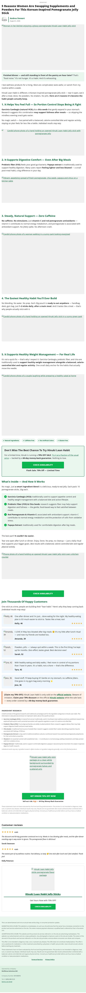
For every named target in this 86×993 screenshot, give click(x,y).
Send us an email (7, 982)
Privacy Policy (50, 959)
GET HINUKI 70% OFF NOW (43, 796)
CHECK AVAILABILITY (43, 906)
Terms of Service (37, 959)
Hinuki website (57, 697)
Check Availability (43, 465)
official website (64, 694)
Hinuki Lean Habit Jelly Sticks (43, 894)
